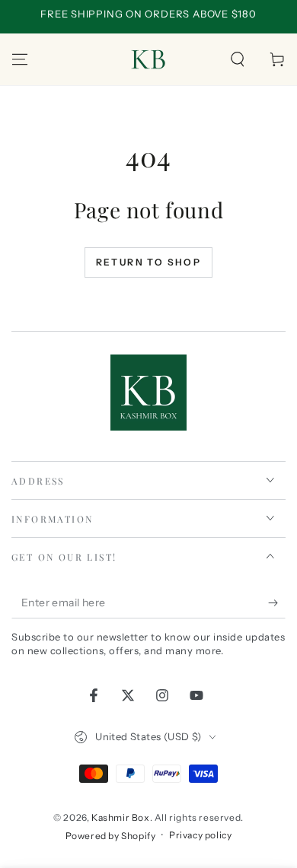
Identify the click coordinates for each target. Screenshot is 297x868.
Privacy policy (200, 835)
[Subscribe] (277, 603)
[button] (237, 59)
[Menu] (20, 59)
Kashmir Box (120, 817)
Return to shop (149, 262)
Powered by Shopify (110, 835)
